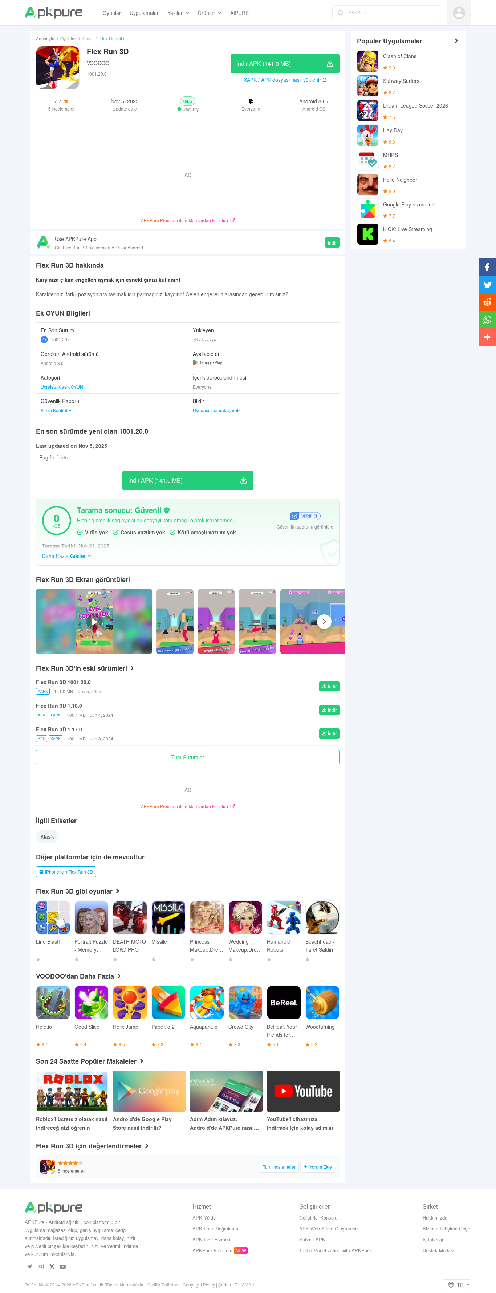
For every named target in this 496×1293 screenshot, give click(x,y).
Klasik (88, 38)
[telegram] (29, 1267)
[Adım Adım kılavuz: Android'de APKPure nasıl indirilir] (226, 1091)
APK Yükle (204, 1217)
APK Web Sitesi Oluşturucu (328, 1228)
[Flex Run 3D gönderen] (175, 621)
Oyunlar (68, 38)
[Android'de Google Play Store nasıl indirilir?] (149, 1091)
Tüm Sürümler (187, 757)
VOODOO (98, 63)
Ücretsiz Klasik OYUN (62, 387)
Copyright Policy (199, 1284)
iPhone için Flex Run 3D (69, 871)
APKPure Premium (212, 1250)
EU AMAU (245, 1284)
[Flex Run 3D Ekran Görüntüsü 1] (216, 621)
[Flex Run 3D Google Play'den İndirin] (207, 362)
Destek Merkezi (439, 1250)
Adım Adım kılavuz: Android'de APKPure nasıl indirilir (222, 1123)
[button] (188, 104)
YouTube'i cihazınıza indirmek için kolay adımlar (300, 1123)
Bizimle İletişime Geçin (447, 1228)
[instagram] (40, 1267)
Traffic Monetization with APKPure (335, 1250)
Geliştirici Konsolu (318, 1217)
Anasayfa (45, 38)
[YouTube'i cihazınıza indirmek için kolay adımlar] (303, 1091)
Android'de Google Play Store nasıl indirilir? (142, 1123)
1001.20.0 (61, 339)
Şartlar (224, 1284)
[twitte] (51, 1267)
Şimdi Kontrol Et (56, 410)
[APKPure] (53, 13)
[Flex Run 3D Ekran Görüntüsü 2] (257, 621)
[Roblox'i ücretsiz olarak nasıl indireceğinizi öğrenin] (72, 1091)
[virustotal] (166, 510)
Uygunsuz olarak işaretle (217, 410)
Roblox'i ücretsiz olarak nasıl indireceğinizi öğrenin (71, 1123)
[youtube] (63, 1267)
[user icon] (459, 13)
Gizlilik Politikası (163, 1284)
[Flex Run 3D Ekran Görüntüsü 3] (338, 621)
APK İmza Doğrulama (215, 1228)
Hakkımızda (435, 1217)
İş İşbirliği (433, 1239)
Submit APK (312, 1239)
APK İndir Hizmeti (211, 1239)
